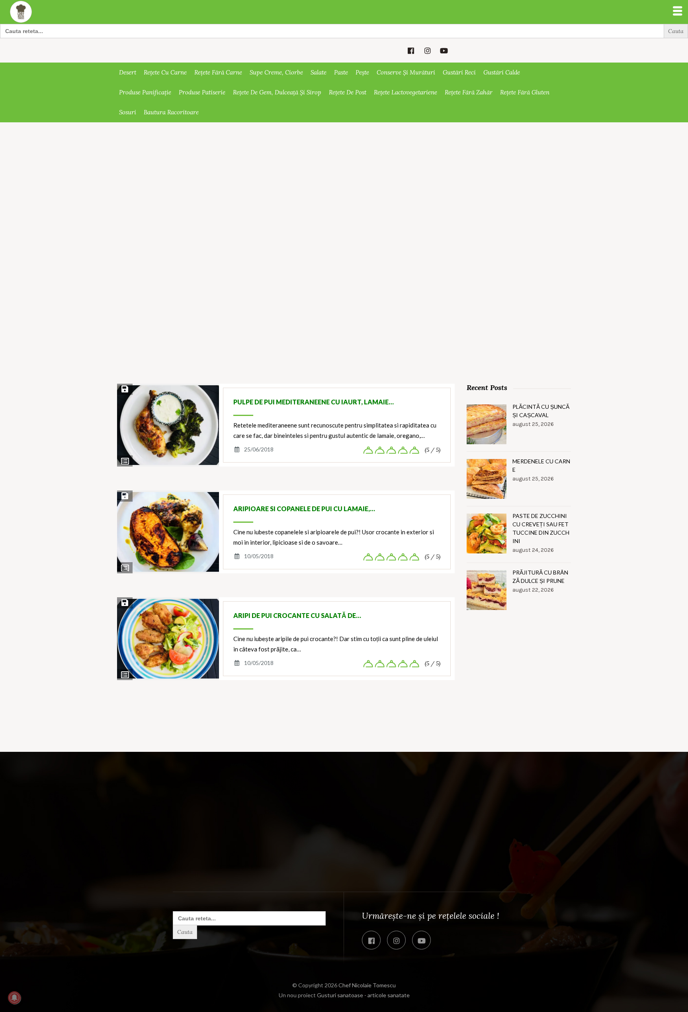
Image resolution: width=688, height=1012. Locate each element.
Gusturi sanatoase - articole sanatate (363, 995)
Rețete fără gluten (524, 92)
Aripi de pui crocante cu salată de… (297, 615)
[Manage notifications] (14, 997)
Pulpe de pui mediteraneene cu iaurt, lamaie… (313, 402)
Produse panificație (145, 92)
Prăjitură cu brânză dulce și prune (540, 576)
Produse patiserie (202, 92)
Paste (341, 72)
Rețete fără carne (218, 72)
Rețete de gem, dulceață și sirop (277, 92)
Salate (318, 72)
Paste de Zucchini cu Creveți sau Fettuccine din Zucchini (540, 528)
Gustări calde (501, 72)
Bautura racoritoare (171, 112)
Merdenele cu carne (541, 465)
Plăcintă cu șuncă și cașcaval (540, 410)
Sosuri (127, 112)
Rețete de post (347, 92)
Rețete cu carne (165, 72)
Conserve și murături (406, 72)
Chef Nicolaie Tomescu (367, 985)
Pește (362, 72)
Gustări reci (459, 72)
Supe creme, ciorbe (276, 72)
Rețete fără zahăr (469, 92)
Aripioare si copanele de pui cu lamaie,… (304, 508)
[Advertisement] (344, 182)
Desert (127, 72)
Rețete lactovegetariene (405, 92)
